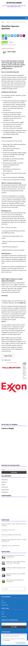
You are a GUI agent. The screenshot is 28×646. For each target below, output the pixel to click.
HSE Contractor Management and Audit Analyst (11, 534)
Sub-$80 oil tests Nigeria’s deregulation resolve (16, 567)
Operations (4, 482)
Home (2, 612)
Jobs (2, 600)
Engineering (4, 479)
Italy (12, 42)
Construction (4, 487)
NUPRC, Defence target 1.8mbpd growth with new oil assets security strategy (15, 562)
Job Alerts (3, 602)
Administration (5, 489)
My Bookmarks (4, 605)
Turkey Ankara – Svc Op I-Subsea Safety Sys (10, 545)
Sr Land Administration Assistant (8, 530)
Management (4, 492)
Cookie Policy (7, 640)
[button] (26, 18)
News (2, 614)
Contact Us (3, 616)
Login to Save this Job (7, 48)
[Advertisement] (14, 12)
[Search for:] (14, 589)
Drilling (3, 484)
